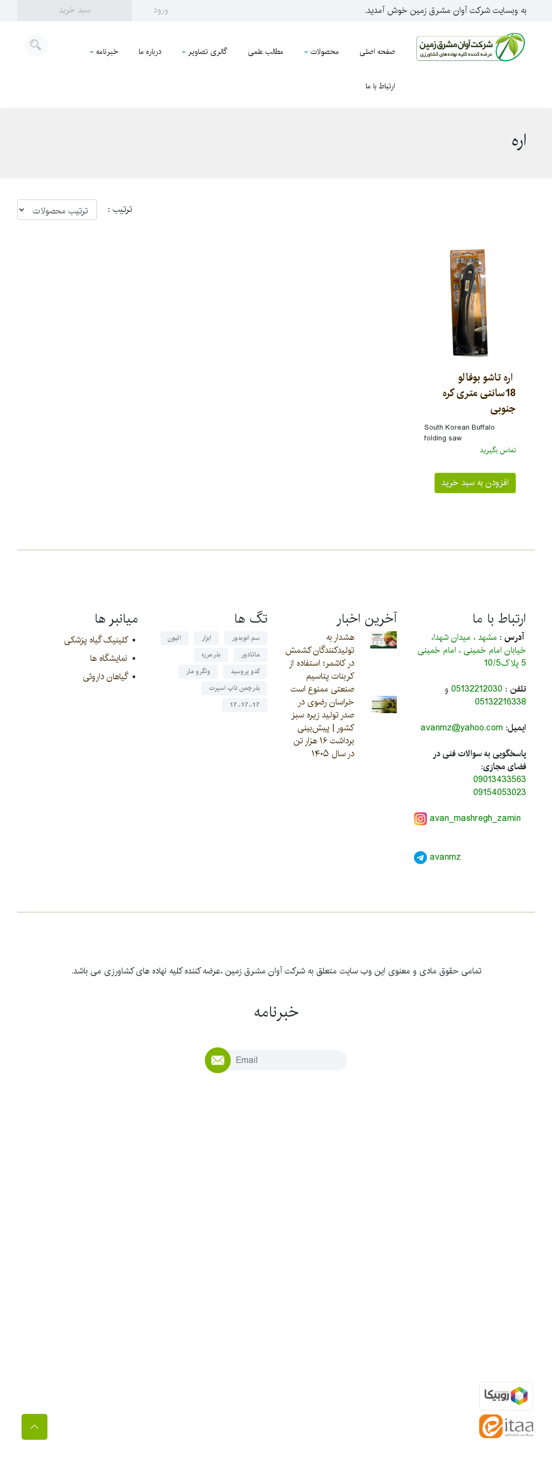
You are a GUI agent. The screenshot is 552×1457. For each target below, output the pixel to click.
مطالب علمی (266, 51)
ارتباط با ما (380, 86)
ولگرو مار (198, 671)
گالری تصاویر (207, 51)
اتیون (174, 638)
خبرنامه (107, 51)
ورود (161, 10)
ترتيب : (114, 209)
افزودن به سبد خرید (475, 482)
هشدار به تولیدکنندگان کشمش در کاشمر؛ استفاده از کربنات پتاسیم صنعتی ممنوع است (319, 663)
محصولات (324, 51)
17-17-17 (245, 705)
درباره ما (150, 51)
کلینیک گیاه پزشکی (95, 640)
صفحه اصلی (377, 51)
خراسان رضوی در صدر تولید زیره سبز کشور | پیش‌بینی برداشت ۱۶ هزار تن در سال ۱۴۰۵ (322, 728)
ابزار (206, 638)
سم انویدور (246, 638)
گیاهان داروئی (105, 676)
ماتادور (250, 655)
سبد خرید (75, 10)
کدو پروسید (245, 671)
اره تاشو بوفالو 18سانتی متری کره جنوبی (479, 393)
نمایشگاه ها (108, 658)
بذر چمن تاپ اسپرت (234, 688)
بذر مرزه (211, 655)
